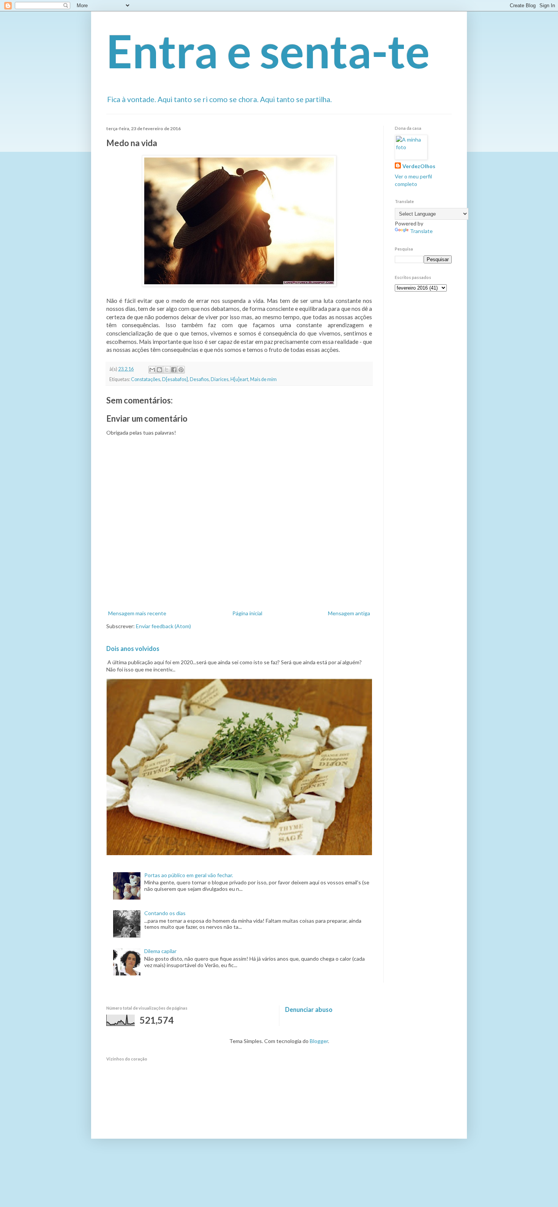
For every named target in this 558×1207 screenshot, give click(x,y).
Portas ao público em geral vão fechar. (188, 875)
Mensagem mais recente (137, 613)
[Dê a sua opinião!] (159, 369)
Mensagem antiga (349, 613)
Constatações (145, 379)
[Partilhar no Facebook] (174, 369)
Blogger (319, 1041)
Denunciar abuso (309, 1009)
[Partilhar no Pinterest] (181, 369)
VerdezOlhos (418, 166)
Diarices (220, 379)
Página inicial (247, 613)
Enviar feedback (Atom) (163, 626)
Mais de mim (263, 379)
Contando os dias (165, 913)
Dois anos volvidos (132, 648)
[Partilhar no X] (166, 369)
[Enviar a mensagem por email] (152, 369)
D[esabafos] (175, 379)
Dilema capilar (160, 951)
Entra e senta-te (268, 51)
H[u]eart (239, 379)
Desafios (199, 379)
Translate (421, 231)
